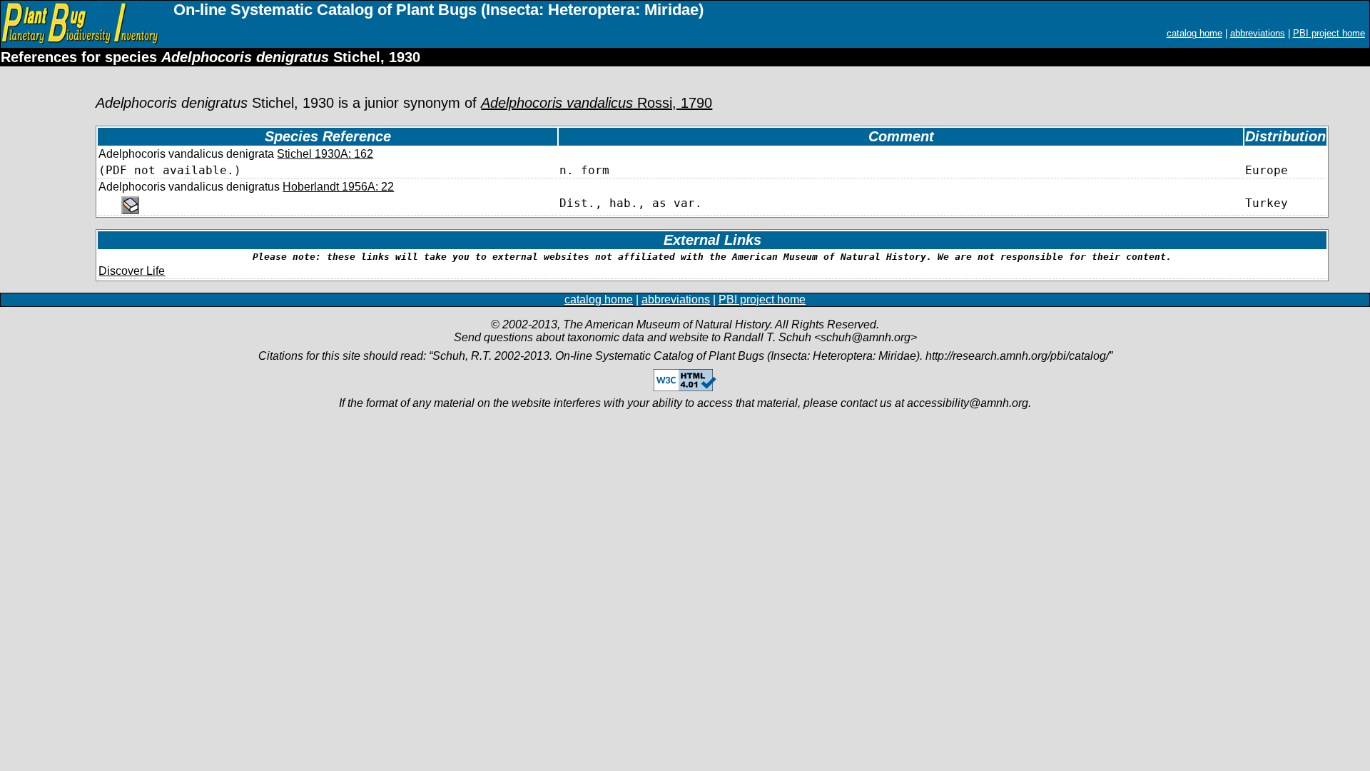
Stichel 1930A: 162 (325, 154)
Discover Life (131, 271)
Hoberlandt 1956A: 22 (338, 187)
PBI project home (1329, 33)
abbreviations (1257, 33)
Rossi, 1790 (596, 103)
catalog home (1194, 33)
